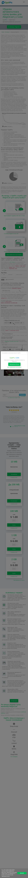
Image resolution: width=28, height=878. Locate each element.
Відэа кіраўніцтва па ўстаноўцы (14, 367)
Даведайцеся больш (14, 364)
